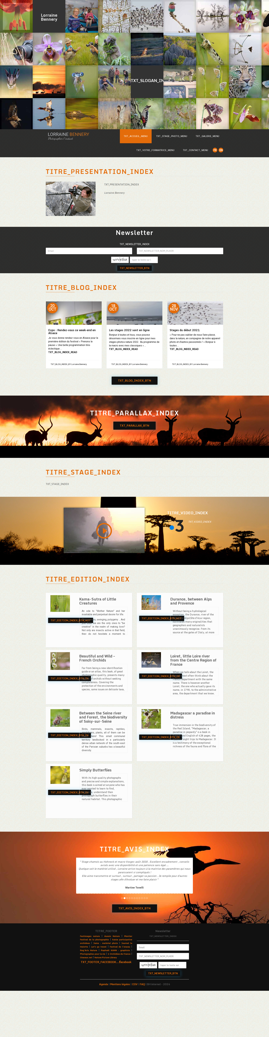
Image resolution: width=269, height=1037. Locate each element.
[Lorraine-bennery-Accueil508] (179, 81)
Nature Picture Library (105, 993)
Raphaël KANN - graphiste (115, 985)
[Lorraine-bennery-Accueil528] (245, 16)
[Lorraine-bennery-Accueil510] (114, 49)
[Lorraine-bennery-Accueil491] (16, 81)
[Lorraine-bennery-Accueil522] (81, 81)
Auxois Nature (112, 971)
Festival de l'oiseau (120, 982)
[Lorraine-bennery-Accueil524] (81, 114)
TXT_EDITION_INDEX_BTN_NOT (71, 620)
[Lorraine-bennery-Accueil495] (16, 16)
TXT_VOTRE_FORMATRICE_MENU (155, 150)
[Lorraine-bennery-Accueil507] (245, 81)
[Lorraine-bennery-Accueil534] (147, 16)
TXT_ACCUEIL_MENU (136, 136)
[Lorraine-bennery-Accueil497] (212, 81)
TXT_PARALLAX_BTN (134, 425)
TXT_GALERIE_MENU (207, 136)
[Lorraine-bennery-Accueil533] (49, 114)
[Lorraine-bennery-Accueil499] (16, 49)
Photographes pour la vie (92, 989)
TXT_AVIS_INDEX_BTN (134, 944)
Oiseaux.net (86, 993)
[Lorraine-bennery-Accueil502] (179, 114)
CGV (135, 1020)
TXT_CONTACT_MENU (195, 150)
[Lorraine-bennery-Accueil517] (16, 114)
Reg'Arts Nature (88, 985)
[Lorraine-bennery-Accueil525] (212, 114)
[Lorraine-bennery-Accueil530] (49, 49)
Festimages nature (90, 971)
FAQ (142, 1020)
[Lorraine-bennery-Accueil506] (81, 16)
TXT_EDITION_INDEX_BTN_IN (69, 678)
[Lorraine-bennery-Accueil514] (212, 16)
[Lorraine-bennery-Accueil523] (245, 114)
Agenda (103, 1020)
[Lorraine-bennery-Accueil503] (212, 49)
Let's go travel (99, 982)
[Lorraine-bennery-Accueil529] (245, 49)
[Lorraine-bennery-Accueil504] (114, 81)
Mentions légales (120, 1020)
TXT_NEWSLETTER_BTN (134, 268)
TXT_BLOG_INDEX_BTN (134, 380)
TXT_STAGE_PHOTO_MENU (171, 136)
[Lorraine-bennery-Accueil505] (81, 49)
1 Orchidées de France (119, 989)
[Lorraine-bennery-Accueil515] (49, 81)
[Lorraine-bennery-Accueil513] (179, 16)
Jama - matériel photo (105, 978)
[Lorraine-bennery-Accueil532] (147, 49)
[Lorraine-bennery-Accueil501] (114, 16)
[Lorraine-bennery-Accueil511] (114, 114)
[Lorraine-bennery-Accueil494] (147, 114)
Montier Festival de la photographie (106, 973)
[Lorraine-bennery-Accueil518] (179, 49)
